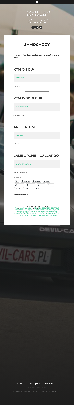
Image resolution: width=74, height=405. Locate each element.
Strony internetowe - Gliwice (37, 393)
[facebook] (33, 27)
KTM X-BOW (20, 78)
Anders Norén (40, 388)
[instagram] (37, 27)
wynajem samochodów (49, 215)
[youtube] (40, 27)
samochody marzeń (21, 213)
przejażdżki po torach (41, 212)
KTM (35, 208)
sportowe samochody (48, 213)
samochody (53, 212)
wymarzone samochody (33, 215)
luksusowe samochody (47, 210)
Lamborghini (18, 210)
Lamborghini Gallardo (23, 164)
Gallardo (30, 208)
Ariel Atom (19, 135)
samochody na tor (34, 213)
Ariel (16, 208)
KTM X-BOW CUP (22, 107)
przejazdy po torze (26, 212)
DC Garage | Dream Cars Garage (37, 13)
